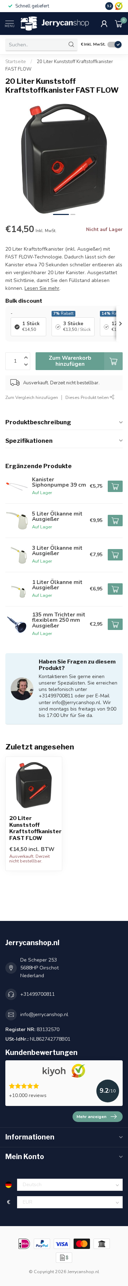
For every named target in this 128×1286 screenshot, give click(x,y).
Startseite (15, 61)
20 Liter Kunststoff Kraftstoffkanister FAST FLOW (33, 828)
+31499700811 (37, 994)
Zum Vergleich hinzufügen (31, 397)
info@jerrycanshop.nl (44, 1014)
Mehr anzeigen (91, 1117)
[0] (119, 23)
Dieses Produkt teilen (87, 397)
